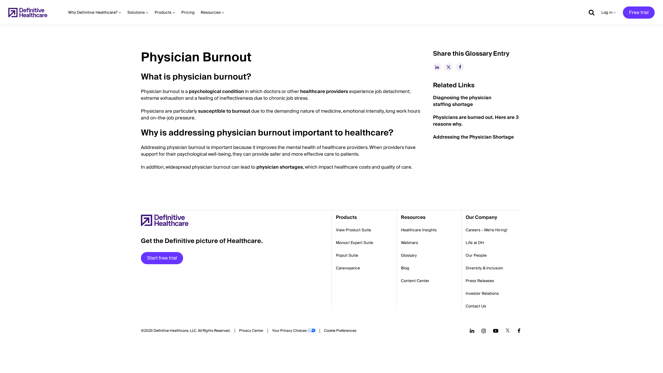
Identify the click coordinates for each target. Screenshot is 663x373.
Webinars (409, 243)
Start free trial (162, 258)
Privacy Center (251, 330)
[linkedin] (437, 67)
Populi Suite (347, 255)
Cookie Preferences (340, 330)
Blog (405, 268)
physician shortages (279, 167)
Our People (476, 255)
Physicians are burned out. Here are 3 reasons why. (476, 120)
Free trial (638, 13)
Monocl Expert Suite (354, 243)
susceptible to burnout (224, 111)
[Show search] (589, 12)
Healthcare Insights (419, 230)
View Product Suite (353, 230)
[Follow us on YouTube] (495, 331)
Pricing (187, 12)
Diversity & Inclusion (484, 268)
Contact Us (476, 306)
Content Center (415, 281)
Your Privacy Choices (289, 330)
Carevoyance (348, 268)
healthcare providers (324, 92)
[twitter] (448, 67)
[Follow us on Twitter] (508, 331)
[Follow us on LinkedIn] (472, 331)
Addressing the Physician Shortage (473, 137)
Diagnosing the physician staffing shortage (462, 101)
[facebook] (460, 67)
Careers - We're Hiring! (486, 230)
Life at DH (475, 243)
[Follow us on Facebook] (519, 331)
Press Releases (480, 281)
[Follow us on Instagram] (483, 331)
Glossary (409, 255)
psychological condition (216, 92)
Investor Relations (482, 293)
